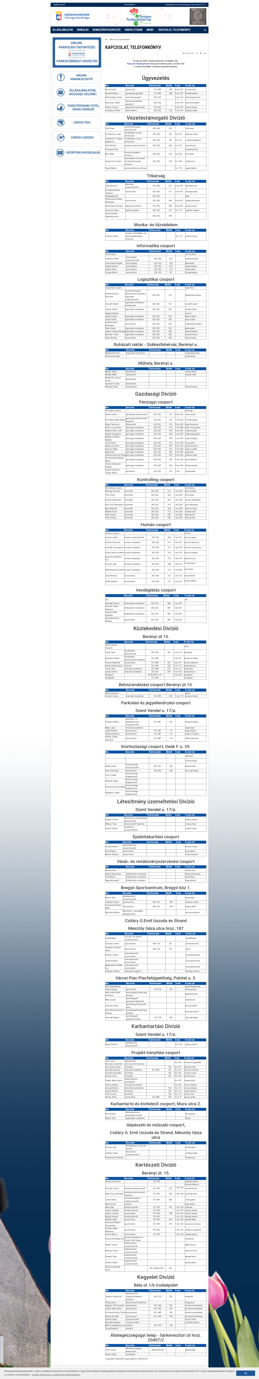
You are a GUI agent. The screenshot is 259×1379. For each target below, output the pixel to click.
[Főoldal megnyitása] (73, 16)
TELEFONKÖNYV (129, 5)
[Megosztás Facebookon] (196, 53)
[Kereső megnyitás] (205, 30)
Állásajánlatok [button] (63, 29)
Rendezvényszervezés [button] (107, 29)
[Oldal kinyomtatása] (205, 53)
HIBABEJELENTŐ (59, 5)
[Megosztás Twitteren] (201, 53)
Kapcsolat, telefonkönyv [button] (174, 29)
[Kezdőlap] (106, 40)
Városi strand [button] (134, 29)
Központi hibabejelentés (138, 64)
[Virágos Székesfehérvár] (138, 16)
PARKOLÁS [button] (83, 29)
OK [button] (245, 1373)
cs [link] (119, 1312)
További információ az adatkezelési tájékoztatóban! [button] (56, 1375)
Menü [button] (150, 29)
